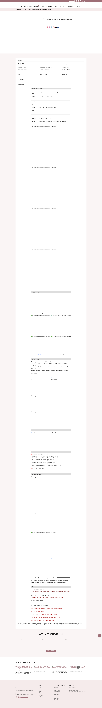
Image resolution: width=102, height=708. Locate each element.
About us (40, 692)
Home (40, 687)
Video (40, 691)
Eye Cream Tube (41, 354)
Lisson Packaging (18, 9)
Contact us (41, 695)
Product (40, 690)
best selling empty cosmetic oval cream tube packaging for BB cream (39, 9)
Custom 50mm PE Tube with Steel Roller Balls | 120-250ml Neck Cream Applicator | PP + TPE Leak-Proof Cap (60, 672)
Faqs (40, 696)
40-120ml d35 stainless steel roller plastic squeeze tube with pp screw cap (78, 670)
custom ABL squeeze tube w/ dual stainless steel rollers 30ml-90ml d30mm (42, 670)
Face (25, 9)
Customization (42, 688)
